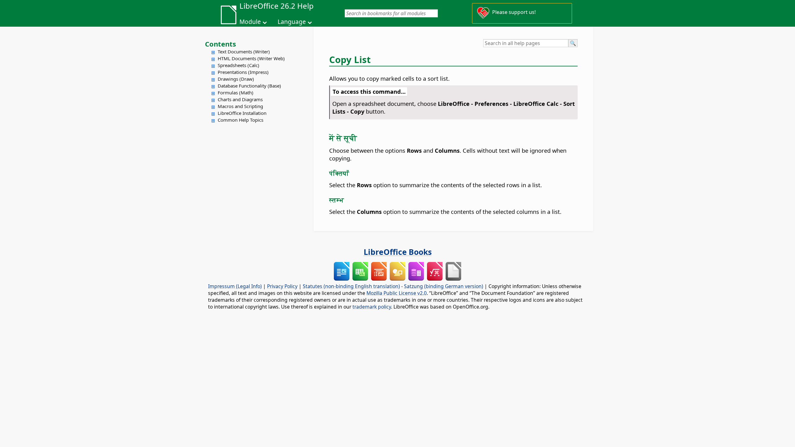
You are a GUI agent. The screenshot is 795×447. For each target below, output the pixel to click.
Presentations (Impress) (243, 72)
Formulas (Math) (235, 92)
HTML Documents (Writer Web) (251, 58)
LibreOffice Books (398, 251)
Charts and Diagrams (240, 99)
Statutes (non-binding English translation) (351, 286)
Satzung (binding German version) (443, 286)
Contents (220, 43)
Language (292, 22)
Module (250, 22)
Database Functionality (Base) (249, 86)
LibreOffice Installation (242, 113)
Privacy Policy (282, 286)
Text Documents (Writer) (244, 51)
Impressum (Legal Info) (235, 286)
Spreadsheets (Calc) (238, 65)
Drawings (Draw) (236, 79)
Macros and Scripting (240, 106)
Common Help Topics (240, 120)
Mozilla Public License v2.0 (396, 293)
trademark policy (371, 306)
